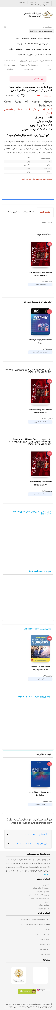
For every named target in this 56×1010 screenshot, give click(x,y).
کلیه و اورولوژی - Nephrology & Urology (34, 696)
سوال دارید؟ (45, 2)
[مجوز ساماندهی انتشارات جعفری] (18, 975)
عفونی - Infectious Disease (39, 571)
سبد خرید (22, 2)
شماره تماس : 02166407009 (39, 5)
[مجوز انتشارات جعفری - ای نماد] (40, 975)
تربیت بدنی (47, 44)
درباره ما (46, 901)
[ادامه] (46, 874)
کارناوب (11, 1007)
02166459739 (45, 949)
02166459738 (45, 944)
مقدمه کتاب (45, 212)
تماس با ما (45, 884)
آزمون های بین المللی (44, 49)
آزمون (20, 44)
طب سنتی (38, 54)
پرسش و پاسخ (14, 211)
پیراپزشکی (26, 38)
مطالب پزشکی (44, 905)
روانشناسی (47, 54)
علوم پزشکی (28, 54)
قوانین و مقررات (43, 891)
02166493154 (45, 939)
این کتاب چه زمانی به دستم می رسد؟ (32, 843)
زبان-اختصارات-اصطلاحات (33, 44)
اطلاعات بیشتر (29, 211)
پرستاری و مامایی (37, 38)
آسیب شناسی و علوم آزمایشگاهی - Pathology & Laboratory (32, 512)
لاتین (20, 54)
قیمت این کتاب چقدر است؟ (36, 834)
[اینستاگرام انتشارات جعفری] (43, 990)
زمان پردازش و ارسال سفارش (39, 895)
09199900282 (45, 954)
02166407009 (41, 934)
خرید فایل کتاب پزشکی (41, 888)
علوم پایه (48, 38)
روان (11, 49)
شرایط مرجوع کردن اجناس (39, 898)
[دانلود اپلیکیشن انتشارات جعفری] (27, 992)
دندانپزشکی (19, 49)
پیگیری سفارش (33, 2)
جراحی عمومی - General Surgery (37, 629)
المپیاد (18, 38)
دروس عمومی (30, 49)
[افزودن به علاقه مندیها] (23, 95)
